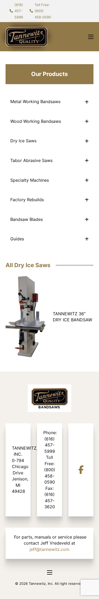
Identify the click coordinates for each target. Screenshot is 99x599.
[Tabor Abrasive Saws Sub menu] (86, 160)
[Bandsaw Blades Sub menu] (86, 219)
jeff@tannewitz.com (49, 549)
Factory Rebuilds (27, 199)
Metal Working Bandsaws (35, 101)
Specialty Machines (29, 180)
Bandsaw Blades (26, 219)
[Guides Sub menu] (86, 239)
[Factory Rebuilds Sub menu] (86, 199)
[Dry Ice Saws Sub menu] (86, 141)
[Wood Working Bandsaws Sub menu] (86, 121)
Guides (17, 238)
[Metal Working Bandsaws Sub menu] (86, 102)
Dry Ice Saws (23, 140)
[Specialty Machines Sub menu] (86, 180)
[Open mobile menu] (90, 37)
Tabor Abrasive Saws (31, 160)
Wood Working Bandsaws (35, 121)
